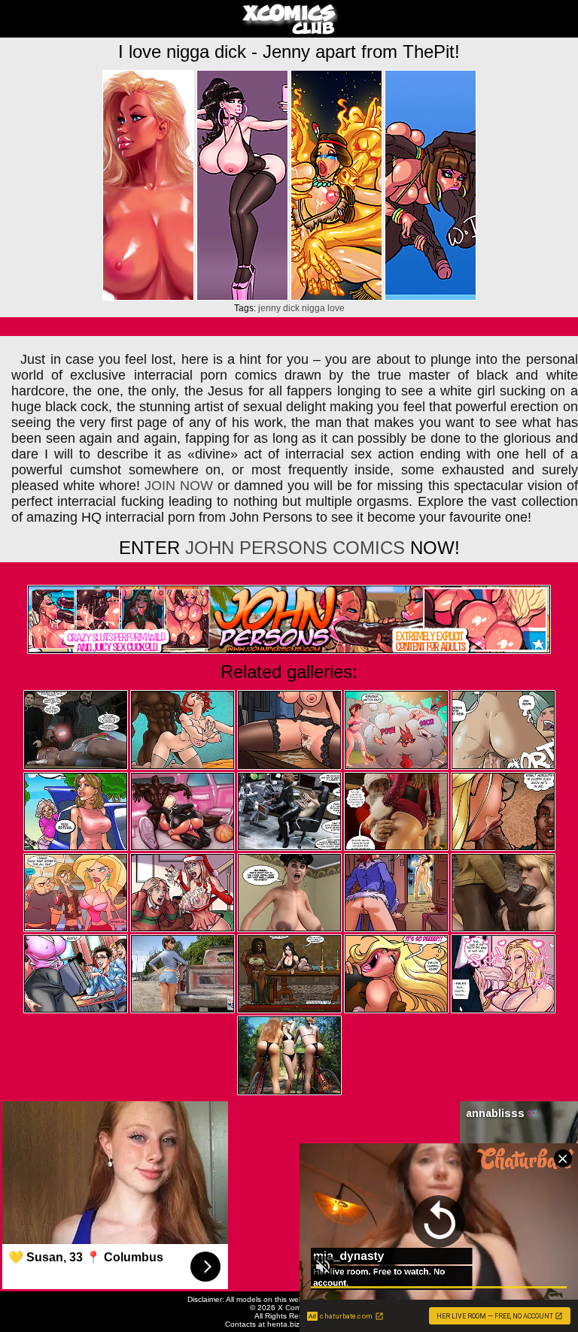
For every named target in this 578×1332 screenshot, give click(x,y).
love (336, 308)
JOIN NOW (178, 485)
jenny (269, 308)
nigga (313, 308)
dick (291, 308)
